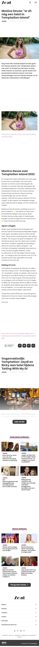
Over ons (11, 635)
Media (4, 21)
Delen (20, 346)
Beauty (4, 609)
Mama (4, 604)
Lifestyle (5, 621)
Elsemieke (24, 21)
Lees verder (19, 422)
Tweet (24, 346)
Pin (29, 346)
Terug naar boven (18, 585)
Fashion (4, 613)
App (33, 346)
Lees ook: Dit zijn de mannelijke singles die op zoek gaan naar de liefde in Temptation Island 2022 (19, 335)
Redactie (5, 635)
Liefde (4, 617)
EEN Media (34, 643)
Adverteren (18, 635)
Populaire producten (9, 625)
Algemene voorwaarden (29, 635)
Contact (19, 637)
